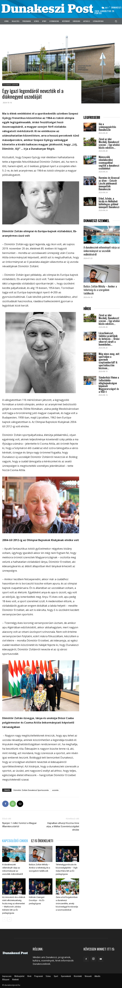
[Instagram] (93, 958)
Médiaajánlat (19, 976)
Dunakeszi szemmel (10, 84)
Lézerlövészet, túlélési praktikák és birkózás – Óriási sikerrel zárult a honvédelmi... (109, 338)
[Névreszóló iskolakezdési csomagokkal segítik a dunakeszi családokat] (90, 160)
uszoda (55, 790)
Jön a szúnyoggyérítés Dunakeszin (107, 127)
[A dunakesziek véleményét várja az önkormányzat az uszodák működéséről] (14, 854)
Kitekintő (15, 979)
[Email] (20, 804)
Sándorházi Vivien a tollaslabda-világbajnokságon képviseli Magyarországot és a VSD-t (109, 385)
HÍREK (87, 308)
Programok (38, 976)
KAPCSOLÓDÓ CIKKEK (15, 840)
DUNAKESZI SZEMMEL (96, 220)
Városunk (88, 976)
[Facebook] (5, 804)
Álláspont (5, 979)
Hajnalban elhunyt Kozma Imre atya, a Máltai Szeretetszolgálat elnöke (62, 826)
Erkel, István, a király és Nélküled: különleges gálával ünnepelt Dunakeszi (109, 203)
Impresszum (6, 976)
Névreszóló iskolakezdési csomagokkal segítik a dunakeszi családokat (109, 162)
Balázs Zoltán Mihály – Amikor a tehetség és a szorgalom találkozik (39, 867)
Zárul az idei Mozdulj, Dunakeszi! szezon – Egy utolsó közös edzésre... (109, 143)
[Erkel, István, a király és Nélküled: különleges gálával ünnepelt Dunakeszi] (90, 201)
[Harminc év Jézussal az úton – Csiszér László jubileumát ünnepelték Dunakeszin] (90, 180)
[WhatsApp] (13, 804)
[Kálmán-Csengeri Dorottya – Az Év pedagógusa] (40, 886)
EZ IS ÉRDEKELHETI (42, 840)
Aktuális (97, 976)
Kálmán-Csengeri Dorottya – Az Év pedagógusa (36, 900)
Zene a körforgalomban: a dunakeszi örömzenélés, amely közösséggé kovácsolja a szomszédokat (67, 903)
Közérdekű (78, 976)
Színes (48, 976)
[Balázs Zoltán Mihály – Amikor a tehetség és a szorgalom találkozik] (40, 854)
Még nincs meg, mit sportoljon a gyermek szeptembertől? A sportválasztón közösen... (109, 361)
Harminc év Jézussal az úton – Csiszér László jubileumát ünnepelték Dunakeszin (109, 183)
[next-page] (9, 919)
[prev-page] (4, 919)
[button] (116, 21)
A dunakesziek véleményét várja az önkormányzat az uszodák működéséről (102, 250)
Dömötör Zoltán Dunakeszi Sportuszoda (31, 790)
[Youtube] (100, 959)
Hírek (29, 976)
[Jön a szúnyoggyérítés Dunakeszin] (90, 127)
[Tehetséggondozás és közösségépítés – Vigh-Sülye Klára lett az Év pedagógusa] (67, 854)
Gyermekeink (66, 976)
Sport (56, 976)
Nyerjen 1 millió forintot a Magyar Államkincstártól (19, 825)
